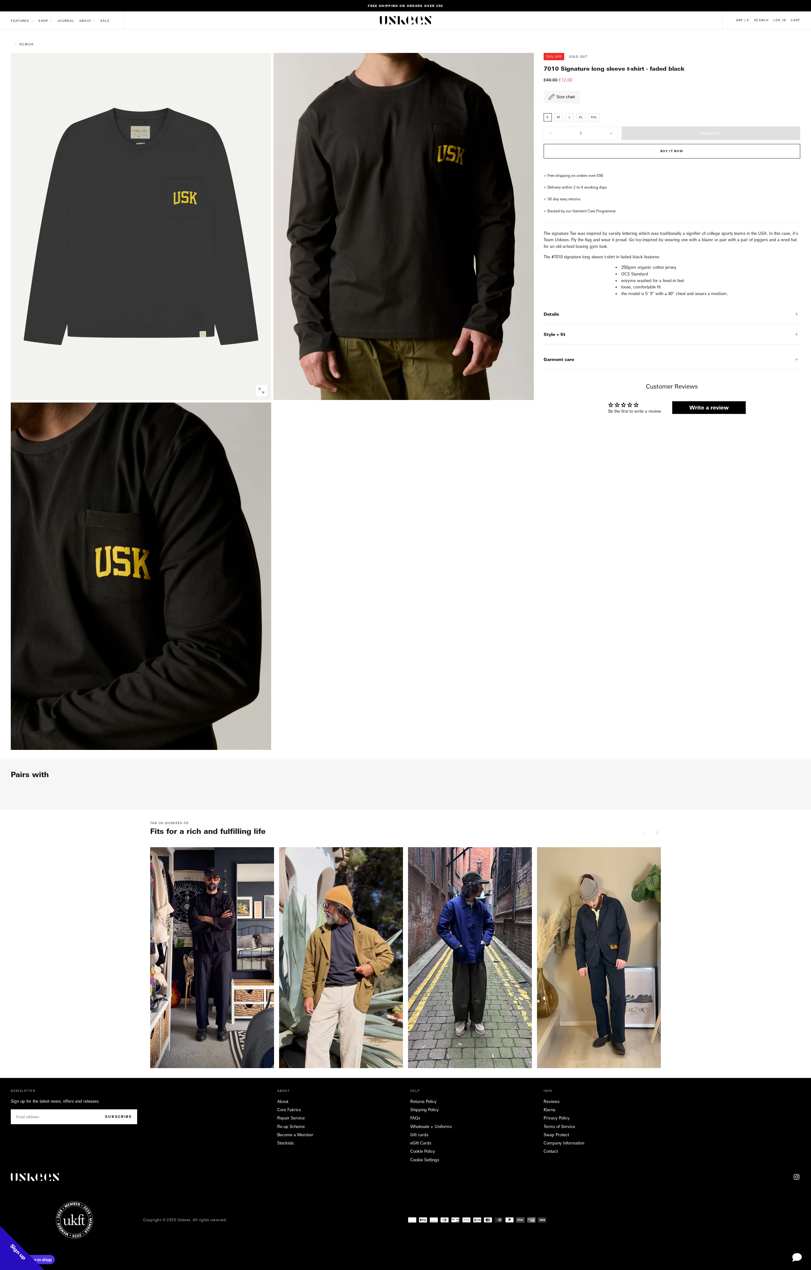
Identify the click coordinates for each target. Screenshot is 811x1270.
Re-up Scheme (291, 1126)
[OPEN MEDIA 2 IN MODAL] (261, 740)
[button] (742, 20)
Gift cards (419, 1134)
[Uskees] (35, 1177)
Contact (551, 1151)
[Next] (657, 832)
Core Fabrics (289, 1109)
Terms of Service (559, 1126)
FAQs (415, 1117)
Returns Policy (423, 1101)
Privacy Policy (557, 1117)
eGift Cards (420, 1142)
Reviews (551, 1101)
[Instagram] (796, 1177)
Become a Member (295, 1134)
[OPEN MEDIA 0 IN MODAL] (261, 390)
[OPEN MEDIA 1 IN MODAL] (524, 390)
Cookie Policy (422, 1151)
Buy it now (672, 151)
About (85, 21)
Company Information (564, 1142)
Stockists (285, 1142)
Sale (105, 21)
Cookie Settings (424, 1159)
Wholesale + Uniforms (431, 1126)
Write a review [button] (709, 407)
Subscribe (118, 1116)
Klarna (549, 1109)
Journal (65, 21)
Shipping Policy (424, 1109)
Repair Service (291, 1117)
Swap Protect (556, 1134)
